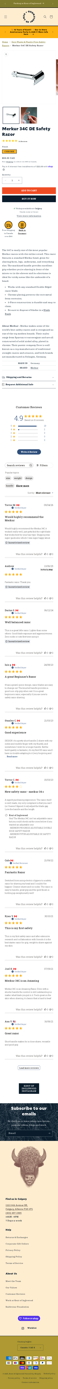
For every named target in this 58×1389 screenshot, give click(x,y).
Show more (22, 485)
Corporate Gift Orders (17, 1244)
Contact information (30, 1382)
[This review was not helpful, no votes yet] (50, 554)
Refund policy (49, 1374)
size (8, 478)
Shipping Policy (14, 1256)
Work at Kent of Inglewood (19, 1300)
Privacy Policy (13, 1250)
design (28, 478)
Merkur (35, 368)
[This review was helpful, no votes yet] (45, 554)
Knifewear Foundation (17, 1307)
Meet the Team (13, 1281)
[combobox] (40, 492)
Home (5, 42)
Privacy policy (14, 1378)
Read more (12, 756)
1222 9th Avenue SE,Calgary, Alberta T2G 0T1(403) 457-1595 (19, 1209)
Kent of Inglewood (16, 1374)
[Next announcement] (53, 4)
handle (9, 485)
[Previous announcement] (5, 4)
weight (18, 478)
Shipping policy (46, 1378)
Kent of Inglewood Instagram (29, 1088)
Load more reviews (29, 1068)
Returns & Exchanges (17, 1237)
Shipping (9, 161)
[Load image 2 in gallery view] (29, 115)
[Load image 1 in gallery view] (11, 115)
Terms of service (30, 1378)
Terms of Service (14, 1263)
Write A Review (29, 452)
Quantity (6, 175)
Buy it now (29, 199)
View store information (29, 216)
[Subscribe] (49, 1133)
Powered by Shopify (32, 1374)
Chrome (9, 151)
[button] (6, 17)
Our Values (11, 1287)
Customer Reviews (15, 1294)
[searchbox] (16, 465)
